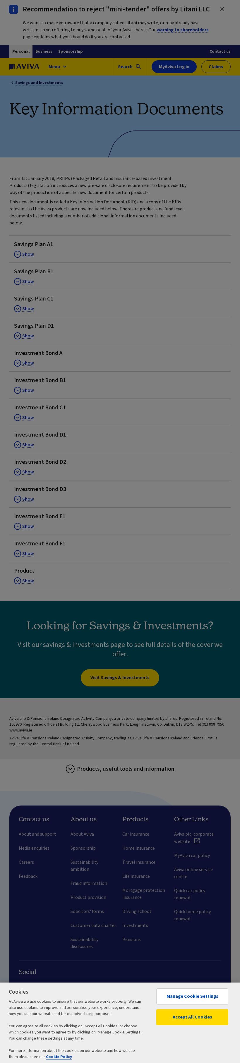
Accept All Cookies (192, 1017)
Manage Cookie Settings (192, 996)
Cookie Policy (59, 1057)
